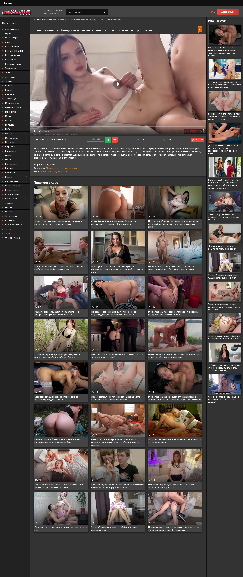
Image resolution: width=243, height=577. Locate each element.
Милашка (51, 19)
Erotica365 (41, 19)
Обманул (9, 159)
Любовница (10, 98)
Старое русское (12, 237)
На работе (10, 146)
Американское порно (12, 31)
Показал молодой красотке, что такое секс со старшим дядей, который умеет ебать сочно (113, 313)
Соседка (9, 211)
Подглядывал (11, 164)
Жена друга (10, 68)
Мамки (8, 116)
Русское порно (12, 37)
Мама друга (10, 111)
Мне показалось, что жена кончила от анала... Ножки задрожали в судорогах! (117, 356)
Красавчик (10, 90)
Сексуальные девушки (66, 168)
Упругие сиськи (60, 171)
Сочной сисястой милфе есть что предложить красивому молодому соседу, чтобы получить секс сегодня (116, 442)
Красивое (9, 94)
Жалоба (199, 139)
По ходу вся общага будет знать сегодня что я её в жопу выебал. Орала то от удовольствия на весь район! (173, 224)
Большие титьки (12, 55)
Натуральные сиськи (11, 153)
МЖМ (7, 129)
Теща (7, 233)
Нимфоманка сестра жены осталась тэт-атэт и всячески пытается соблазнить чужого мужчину (171, 268)
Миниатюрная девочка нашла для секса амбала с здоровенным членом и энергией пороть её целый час (174, 398)
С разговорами (12, 194)
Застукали (10, 77)
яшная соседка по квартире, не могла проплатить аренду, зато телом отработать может (58, 222)
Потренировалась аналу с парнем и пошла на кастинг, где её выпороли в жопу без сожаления (174, 528)
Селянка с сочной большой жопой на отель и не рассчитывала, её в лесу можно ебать (57, 441)
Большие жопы (12, 46)
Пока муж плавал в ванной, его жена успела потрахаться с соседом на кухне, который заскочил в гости (117, 269)
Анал (7, 42)
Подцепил (9, 168)
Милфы (8, 133)
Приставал (10, 172)
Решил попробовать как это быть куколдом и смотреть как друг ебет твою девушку (56, 313)
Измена (8, 85)
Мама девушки (12, 103)
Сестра (8, 207)
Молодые (9, 142)
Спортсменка (11, 216)
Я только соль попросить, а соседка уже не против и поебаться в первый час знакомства (59, 268)
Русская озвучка (12, 185)
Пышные (9, 177)
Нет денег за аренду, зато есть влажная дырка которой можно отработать (171, 486)
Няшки (43, 171)
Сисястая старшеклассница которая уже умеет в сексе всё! (60, 528)
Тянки (49, 171)
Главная (8, 3)
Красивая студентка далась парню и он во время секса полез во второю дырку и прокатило (117, 486)
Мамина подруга (13, 107)
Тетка (8, 229)
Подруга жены (12, 181)
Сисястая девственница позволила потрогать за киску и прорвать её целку (174, 441)
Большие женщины (14, 50)
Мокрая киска (11, 138)
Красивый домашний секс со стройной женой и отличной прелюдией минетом (57, 398)
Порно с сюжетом (13, 224)
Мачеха (8, 120)
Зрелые (8, 81)
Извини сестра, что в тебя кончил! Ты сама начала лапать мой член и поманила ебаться (115, 398)
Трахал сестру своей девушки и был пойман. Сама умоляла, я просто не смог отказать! (58, 486)
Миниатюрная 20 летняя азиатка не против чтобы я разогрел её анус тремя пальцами (173, 313)
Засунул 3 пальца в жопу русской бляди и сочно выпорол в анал (114, 528)
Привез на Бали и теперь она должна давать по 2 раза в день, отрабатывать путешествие (175, 356)
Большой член (11, 59)
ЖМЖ (8, 72)
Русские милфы (12, 190)
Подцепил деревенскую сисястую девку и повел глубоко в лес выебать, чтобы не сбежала (57, 356)
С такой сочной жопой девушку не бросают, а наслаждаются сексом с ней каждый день (113, 222)
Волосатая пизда (13, 64)
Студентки (10, 220)
